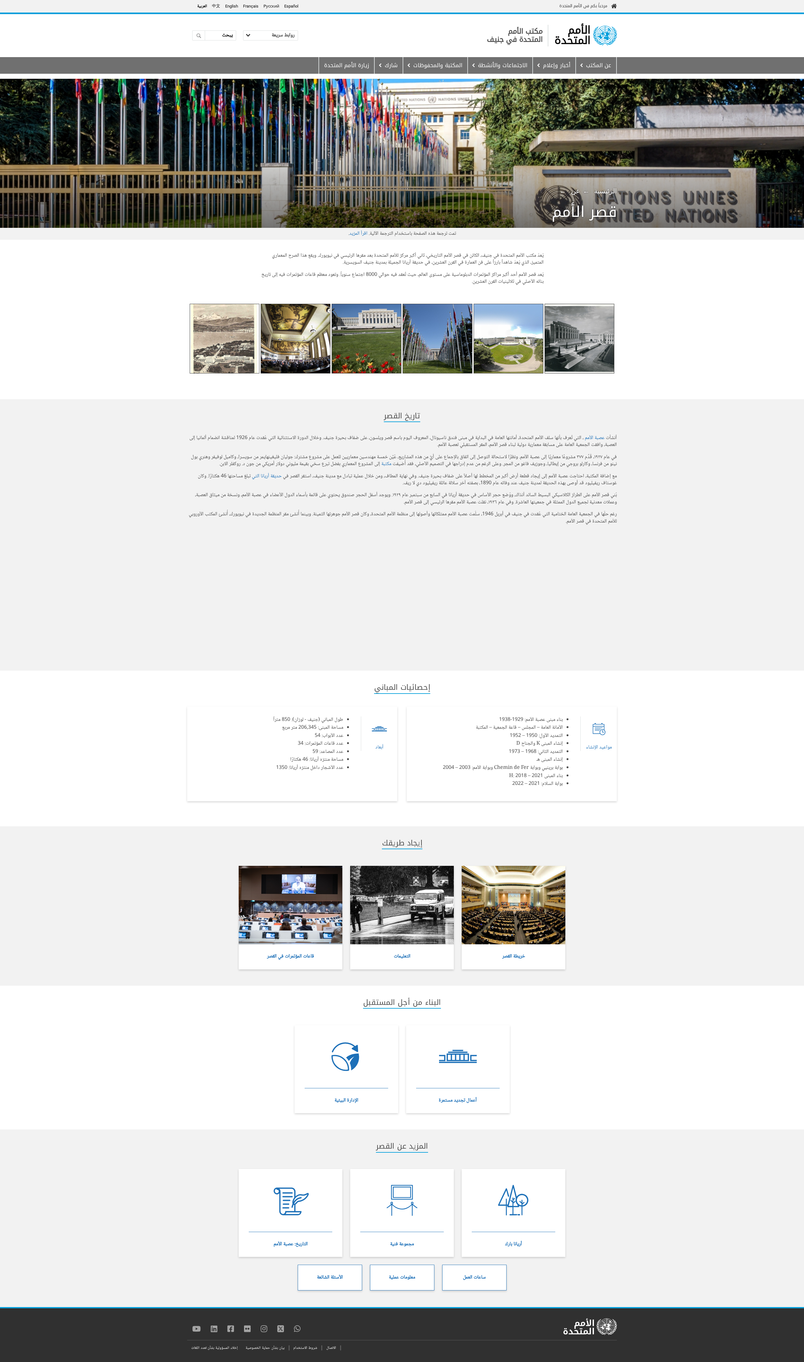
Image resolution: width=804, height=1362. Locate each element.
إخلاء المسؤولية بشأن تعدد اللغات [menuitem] (214, 1348)
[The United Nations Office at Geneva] (605, 36)
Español (291, 6)
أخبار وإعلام (556, 65)
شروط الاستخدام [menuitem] (305, 1348)
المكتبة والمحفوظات (437, 65)
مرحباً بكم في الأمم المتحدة (583, 6)
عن (575, 191)
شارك (391, 65)
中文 (216, 6)
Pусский (271, 6)
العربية (202, 6)
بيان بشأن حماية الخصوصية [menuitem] (265, 1348)
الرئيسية (605, 191)
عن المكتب (598, 65)
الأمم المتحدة (572, 35)
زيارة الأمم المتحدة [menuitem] (346, 65)
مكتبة (386, 464)
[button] (579, 338)
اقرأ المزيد (358, 233)
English (231, 6)
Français (250, 6)
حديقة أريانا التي (267, 476)
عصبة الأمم (595, 438)
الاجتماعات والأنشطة (502, 65)
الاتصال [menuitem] (331, 1348)
